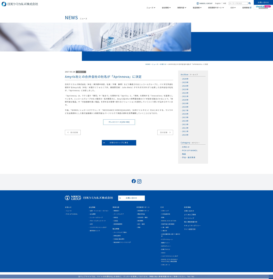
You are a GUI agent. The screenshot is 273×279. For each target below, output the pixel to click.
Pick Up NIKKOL (72, 214)
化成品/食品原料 (119, 239)
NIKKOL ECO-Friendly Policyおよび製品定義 (169, 260)
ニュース (69, 211)
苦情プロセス (165, 249)
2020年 (185, 100)
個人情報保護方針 (190, 222)
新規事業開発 (118, 224)
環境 (162, 217)
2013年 (185, 124)
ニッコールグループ (96, 217)
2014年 (185, 121)
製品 (184, 154)
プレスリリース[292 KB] (119, 122)
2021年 (185, 96)
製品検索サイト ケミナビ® (122, 242)
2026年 (185, 79)
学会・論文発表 (188, 157)
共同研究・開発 (143, 217)
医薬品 (116, 217)
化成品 (116, 221)
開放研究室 (141, 214)
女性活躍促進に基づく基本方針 (170, 235)
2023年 (185, 89)
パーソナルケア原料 (120, 232)
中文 (224, 3)
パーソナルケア (119, 214)
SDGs (163, 253)
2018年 (185, 107)
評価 (139, 227)
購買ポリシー (165, 243)
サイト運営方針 (190, 229)
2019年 (185, 103)
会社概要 (93, 214)
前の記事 (74, 132)
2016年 (185, 114)
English (218, 3)
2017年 (185, 110)
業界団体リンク (95, 231)
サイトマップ (189, 218)
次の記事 (164, 132)
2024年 (185, 86)
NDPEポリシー (166, 246)
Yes (188, 276)
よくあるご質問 (190, 214)
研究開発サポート (143, 211)
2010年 (185, 135)
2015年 (185, 117)
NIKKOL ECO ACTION (168, 221)
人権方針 (164, 231)
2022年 (185, 93)
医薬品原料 (117, 236)
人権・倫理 (165, 227)
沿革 (91, 224)
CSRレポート (165, 265)
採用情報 (245, 7)
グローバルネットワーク (98, 221)
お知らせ (81, 72)
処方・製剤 (141, 224)
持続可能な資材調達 (167, 224)
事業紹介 (116, 211)
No (193, 276)
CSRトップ (165, 211)
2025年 (185, 82)
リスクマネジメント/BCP (98, 227)
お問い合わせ (263, 2)
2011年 (185, 131)
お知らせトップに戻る (119, 142)
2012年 (185, 128)
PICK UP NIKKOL (190, 150)
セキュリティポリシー (192, 225)
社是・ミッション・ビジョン (99, 211)
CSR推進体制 (165, 214)
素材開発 (140, 221)
